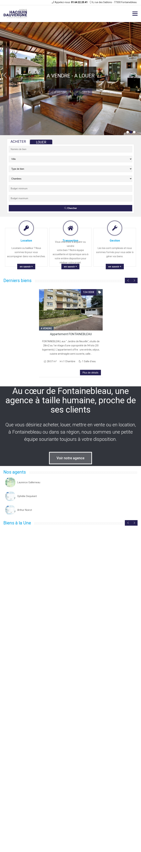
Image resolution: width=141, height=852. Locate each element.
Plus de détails (90, 372)
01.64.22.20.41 (79, 2)
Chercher (72, 208)
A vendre (60, 84)
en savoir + (26, 266)
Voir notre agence (70, 458)
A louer (82, 84)
